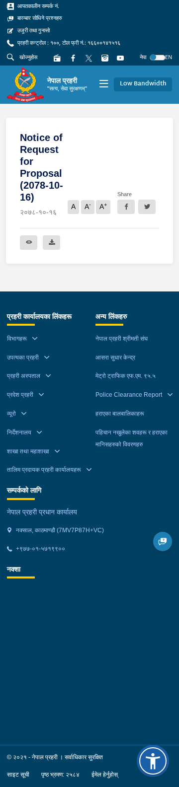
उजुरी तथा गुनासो (33, 30)
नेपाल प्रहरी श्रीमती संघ (121, 338)
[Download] (51, 242)
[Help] (163, 541)
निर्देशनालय (19, 432)
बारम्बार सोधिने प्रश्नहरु (39, 17)
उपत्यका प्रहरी (23, 357)
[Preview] (28, 242)
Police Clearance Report (128, 394)
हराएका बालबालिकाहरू (119, 413)
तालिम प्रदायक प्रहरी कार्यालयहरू (44, 469)
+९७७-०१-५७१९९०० (39, 548)
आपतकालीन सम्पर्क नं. (37, 5)
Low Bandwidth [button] (143, 83)
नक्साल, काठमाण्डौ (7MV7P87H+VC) (59, 530)
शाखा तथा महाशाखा (28, 451)
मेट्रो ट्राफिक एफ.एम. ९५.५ (125, 375)
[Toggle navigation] (103, 84)
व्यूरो (11, 413)
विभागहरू (17, 338)
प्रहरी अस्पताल (23, 375)
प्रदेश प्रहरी (20, 394)
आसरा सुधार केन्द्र (115, 357)
